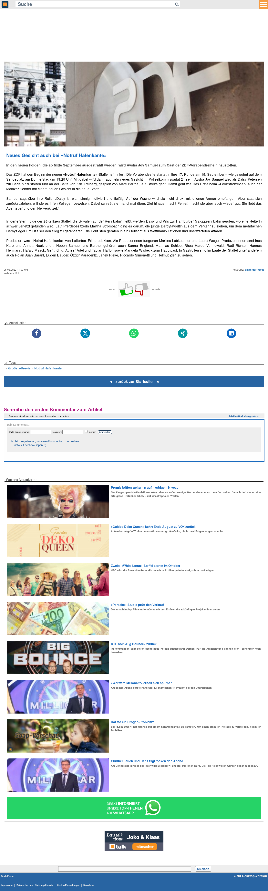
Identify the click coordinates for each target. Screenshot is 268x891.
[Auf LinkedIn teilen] (231, 333)
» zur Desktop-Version (250, 876)
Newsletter (88, 885)
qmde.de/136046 (254, 269)
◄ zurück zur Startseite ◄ (134, 381)
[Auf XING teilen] (183, 333)
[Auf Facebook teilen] (37, 333)
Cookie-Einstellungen (68, 885)
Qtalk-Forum (7, 876)
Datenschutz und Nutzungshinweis (34, 885)
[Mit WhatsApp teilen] (134, 333)
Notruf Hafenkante (48, 368)
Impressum (7, 885)
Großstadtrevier (20, 368)
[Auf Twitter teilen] (85, 333)
